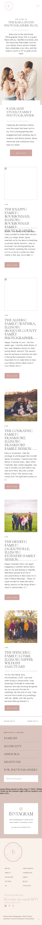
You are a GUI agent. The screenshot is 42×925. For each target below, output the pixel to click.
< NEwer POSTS (9, 721)
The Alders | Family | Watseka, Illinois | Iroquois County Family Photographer (21, 329)
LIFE (6, 204)
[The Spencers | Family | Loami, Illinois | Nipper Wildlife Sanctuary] (20, 626)
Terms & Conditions (17, 918)
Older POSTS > (33, 721)
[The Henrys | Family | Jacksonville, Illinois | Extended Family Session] (20, 515)
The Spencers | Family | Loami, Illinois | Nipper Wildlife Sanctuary (19, 659)
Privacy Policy (29, 918)
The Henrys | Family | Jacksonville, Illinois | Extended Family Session (20, 551)
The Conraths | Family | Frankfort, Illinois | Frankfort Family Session (18, 440)
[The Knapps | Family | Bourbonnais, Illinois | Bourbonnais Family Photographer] (20, 183)
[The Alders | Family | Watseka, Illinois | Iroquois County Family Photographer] (20, 294)
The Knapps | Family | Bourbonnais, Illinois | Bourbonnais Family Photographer (19, 220)
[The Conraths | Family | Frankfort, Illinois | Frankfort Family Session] (20, 405)
